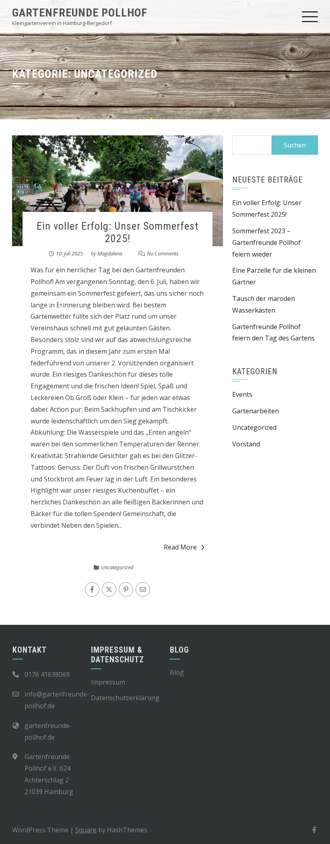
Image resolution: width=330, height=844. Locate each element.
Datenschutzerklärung (125, 697)
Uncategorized (117, 567)
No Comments (163, 253)
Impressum (108, 682)
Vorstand (246, 444)
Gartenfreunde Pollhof (79, 12)
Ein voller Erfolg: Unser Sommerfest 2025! (117, 232)
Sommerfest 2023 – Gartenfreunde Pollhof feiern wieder (266, 242)
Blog (177, 672)
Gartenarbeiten (255, 410)
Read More (180, 547)
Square (86, 829)
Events (242, 394)
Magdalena (109, 253)
